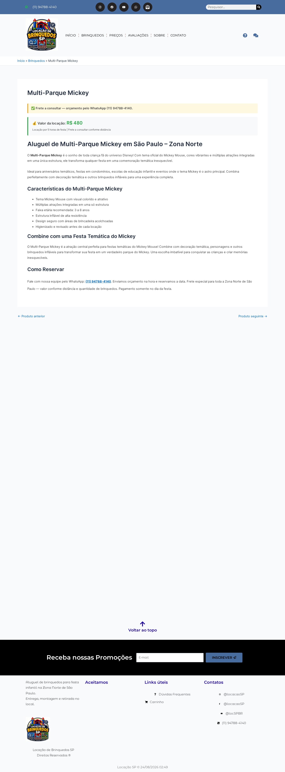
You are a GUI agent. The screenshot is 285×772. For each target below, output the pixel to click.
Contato (178, 35)
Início (70, 35)
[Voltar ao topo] (142, 624)
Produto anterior (31, 316)
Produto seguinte (252, 316)
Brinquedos (92, 35)
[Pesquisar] (258, 7)
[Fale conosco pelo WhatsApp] (255, 35)
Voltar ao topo (142, 630)
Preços (116, 35)
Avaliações (138, 35)
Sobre (159, 35)
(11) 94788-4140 (98, 281)
